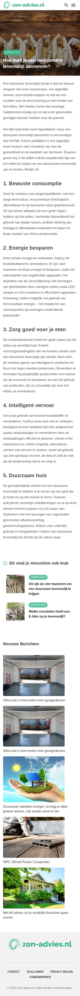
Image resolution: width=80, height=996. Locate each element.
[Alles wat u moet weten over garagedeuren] (34, 675)
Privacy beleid (61, 971)
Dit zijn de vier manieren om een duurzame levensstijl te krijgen (50, 588)
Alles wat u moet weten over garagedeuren (34, 700)
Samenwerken (40, 977)
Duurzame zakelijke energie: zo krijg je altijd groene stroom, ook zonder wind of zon (35, 809)
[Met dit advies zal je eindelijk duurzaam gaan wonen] (34, 888)
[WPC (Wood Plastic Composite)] (34, 837)
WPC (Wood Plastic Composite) (26, 862)
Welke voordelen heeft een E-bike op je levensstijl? (49, 614)
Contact (13, 971)
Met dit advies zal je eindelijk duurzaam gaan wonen (36, 915)
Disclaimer (35, 971)
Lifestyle (12, 52)
